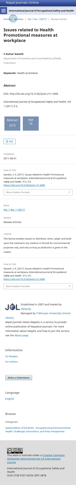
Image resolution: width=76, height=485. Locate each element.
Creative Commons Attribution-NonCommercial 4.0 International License (36, 458)
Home (7, 19)
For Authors (11, 361)
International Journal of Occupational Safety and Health (41, 10)
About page (21, 335)
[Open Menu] (3, 10)
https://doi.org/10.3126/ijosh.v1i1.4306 (24, 185)
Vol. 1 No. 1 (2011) (37, 19)
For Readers (11, 356)
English (9, 398)
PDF (10, 141)
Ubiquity (26, 308)
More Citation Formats (18, 192)
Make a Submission (19, 377)
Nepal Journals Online (22, 2)
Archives (18, 19)
